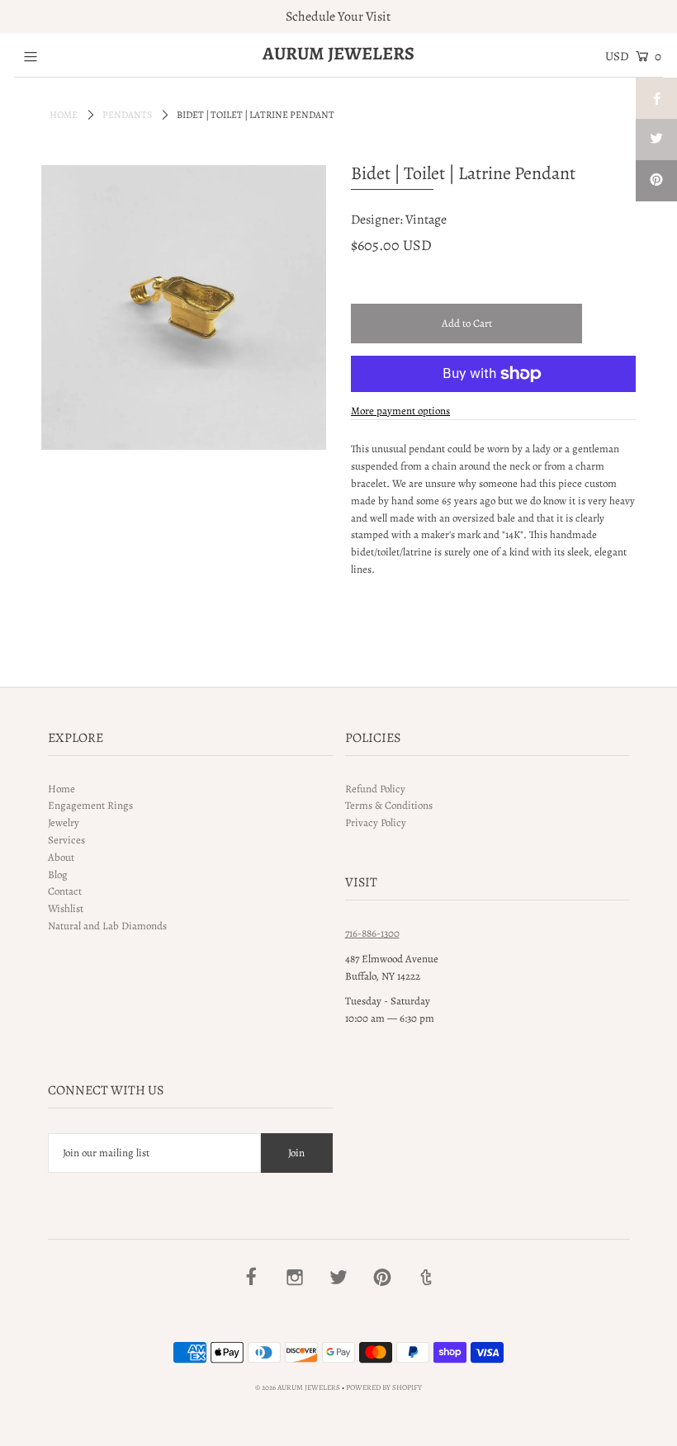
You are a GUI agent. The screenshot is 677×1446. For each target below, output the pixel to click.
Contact (65, 891)
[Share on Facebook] (656, 98)
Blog (58, 874)
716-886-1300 (372, 933)
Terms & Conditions (389, 805)
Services (66, 840)
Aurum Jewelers (338, 53)
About (61, 857)
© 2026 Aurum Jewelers (297, 1387)
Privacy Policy (375, 822)
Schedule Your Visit (338, 16)
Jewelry (63, 822)
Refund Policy (375, 789)
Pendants (127, 114)
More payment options (400, 411)
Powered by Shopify (384, 1387)
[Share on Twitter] (656, 139)
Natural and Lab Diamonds (107, 926)
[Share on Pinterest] (656, 180)
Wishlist (65, 908)
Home (64, 114)
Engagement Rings (90, 805)
